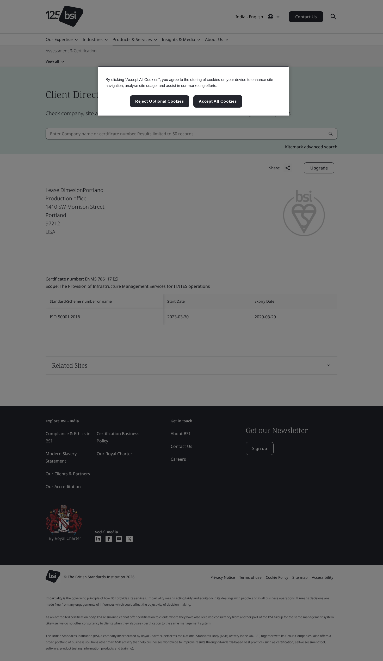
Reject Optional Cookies (159, 101)
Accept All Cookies (218, 101)
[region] (193, 91)
